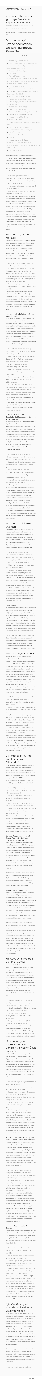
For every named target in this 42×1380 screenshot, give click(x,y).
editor (7, 28)
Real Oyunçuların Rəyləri (16, 86)
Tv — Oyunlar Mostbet (16, 150)
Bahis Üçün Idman (15, 132)
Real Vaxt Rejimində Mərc (17, 76)
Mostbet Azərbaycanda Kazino (18, 140)
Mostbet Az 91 (13, 137)
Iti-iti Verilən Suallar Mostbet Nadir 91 (20, 114)
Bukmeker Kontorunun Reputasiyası (20, 130)
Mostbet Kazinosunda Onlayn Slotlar (20, 99)
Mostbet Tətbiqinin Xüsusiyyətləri (19, 127)
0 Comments (15, 28)
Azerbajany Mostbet (25, 25)
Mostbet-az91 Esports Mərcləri (18, 61)
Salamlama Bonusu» (15, 119)
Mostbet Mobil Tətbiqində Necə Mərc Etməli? (23, 63)
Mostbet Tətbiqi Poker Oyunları (18, 71)
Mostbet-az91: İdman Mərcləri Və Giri (20, 142)
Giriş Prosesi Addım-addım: (17, 109)
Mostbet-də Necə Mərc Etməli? (18, 117)
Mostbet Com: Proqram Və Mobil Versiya (21, 89)
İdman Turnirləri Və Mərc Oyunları (19, 96)
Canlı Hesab (12, 73)
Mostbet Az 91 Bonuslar (16, 135)
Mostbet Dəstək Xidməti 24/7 (18, 107)
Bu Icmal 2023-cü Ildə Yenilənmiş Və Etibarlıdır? (23, 78)
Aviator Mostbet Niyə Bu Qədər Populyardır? (23, 112)
